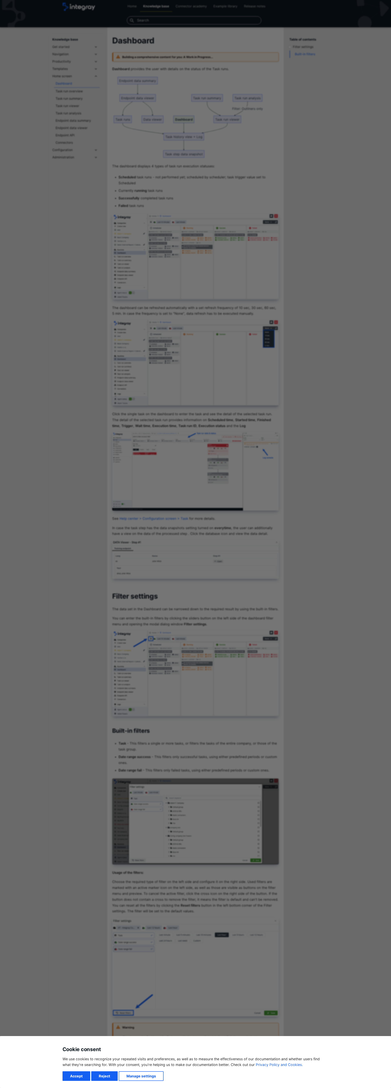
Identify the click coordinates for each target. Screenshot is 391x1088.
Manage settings (141, 1076)
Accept (76, 1076)
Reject (104, 1076)
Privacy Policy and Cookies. (279, 1065)
